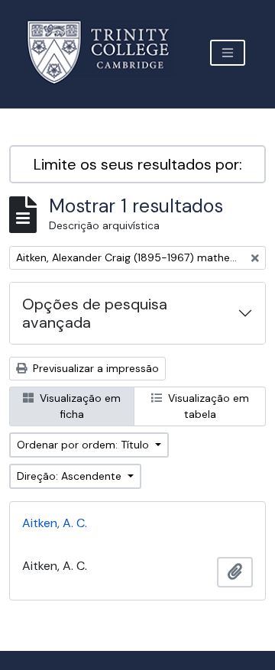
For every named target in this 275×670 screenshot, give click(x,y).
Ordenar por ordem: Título (84, 445)
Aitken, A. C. (54, 523)
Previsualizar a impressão (94, 368)
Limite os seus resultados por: (138, 164)
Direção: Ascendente (71, 476)
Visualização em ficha (79, 406)
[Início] (107, 52)
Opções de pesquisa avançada (94, 313)
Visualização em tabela (207, 406)
